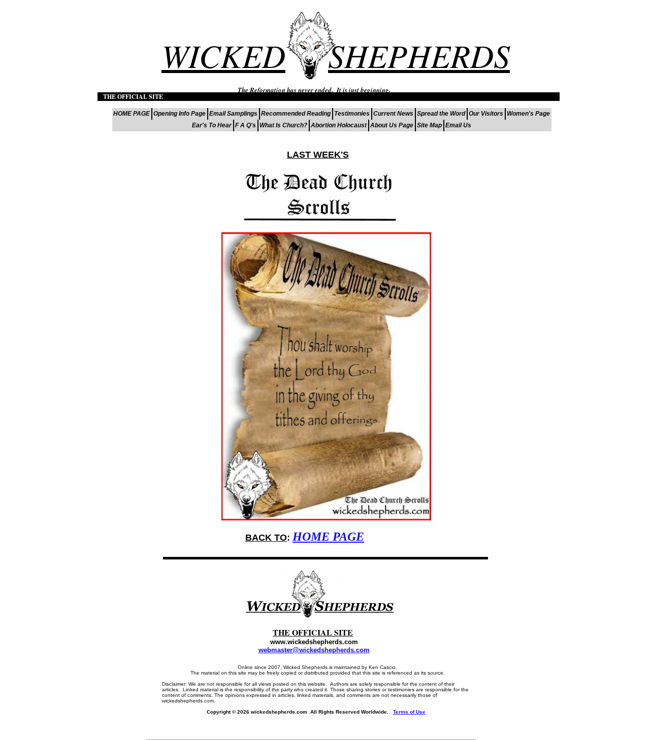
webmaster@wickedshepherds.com (314, 650)
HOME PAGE (328, 536)
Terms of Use (409, 712)
